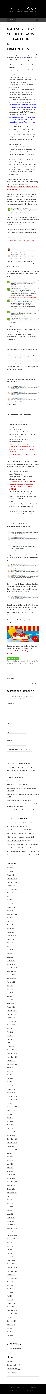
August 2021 (11, 1025)
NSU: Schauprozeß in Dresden (16, 851)
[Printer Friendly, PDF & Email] (13, 658)
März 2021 (10, 1043)
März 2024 (10, 921)
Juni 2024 (10, 918)
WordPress (31, 1387)
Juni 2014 (10, 1332)
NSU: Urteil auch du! (22, 774)
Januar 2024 (11, 928)
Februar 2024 (11, 925)
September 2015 (12, 1278)
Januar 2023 (11, 964)
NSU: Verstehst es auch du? (16, 833)
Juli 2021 (10, 1028)
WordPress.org (11, 1372)
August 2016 (11, 1239)
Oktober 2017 (11, 1189)
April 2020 (10, 1082)
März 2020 (10, 1085)
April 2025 (10, 900)
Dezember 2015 (12, 1267)
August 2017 (11, 1196)
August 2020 (11, 1068)
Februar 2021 (11, 1046)
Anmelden (10, 1361)
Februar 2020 (11, 1089)
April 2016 (10, 1253)
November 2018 (12, 1142)
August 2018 (11, 1153)
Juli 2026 (10, 868)
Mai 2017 (10, 1207)
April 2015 (10, 1296)
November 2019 (12, 1100)
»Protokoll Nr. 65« (15, 107)
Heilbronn (16, 661)
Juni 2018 (10, 1160)
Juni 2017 (10, 1203)
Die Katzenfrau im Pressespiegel (17, 855)
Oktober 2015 (11, 1274)
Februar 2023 (11, 960)
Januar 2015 (11, 1307)
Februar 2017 (11, 1217)
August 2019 (11, 1110)
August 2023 (11, 939)
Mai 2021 (10, 1035)
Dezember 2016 (12, 1225)
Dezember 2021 (12, 1010)
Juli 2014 (10, 1328)
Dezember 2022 (12, 968)
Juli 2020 (10, 1071)
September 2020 (12, 1064)
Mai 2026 (10, 871)
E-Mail (9, 732)
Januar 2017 (11, 1221)
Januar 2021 (11, 1050)
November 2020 (12, 1057)
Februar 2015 (11, 1303)
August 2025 (11, 893)
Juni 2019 (10, 1117)
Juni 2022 (10, 989)
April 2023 (10, 953)
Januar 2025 (11, 911)
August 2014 (11, 1324)
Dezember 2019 (12, 1096)
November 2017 (12, 1185)
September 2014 (12, 1321)
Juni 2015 (10, 1289)
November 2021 (12, 1014)
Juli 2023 (10, 943)
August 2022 (11, 982)
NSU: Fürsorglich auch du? (15, 823)
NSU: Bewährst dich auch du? (16, 826)
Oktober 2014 (11, 1317)
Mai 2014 (10, 1335)
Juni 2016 (10, 1246)
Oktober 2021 (11, 1018)
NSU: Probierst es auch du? (15, 837)
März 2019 (10, 1128)
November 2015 (12, 1271)
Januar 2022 (11, 1007)
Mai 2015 (10, 1292)
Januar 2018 (11, 1178)
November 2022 (12, 971)
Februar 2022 (11, 1003)
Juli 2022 (10, 985)
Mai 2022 (10, 993)
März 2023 (10, 957)
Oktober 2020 (11, 1060)
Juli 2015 (10, 1285)
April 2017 (10, 1210)
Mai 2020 (10, 1078)
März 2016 (10, 1257)
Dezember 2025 (12, 878)
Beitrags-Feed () (13, 1365)
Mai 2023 (10, 950)
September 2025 (12, 889)
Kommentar (10, 704)
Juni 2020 (10, 1075)
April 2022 (10, 996)
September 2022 (12, 978)
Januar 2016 (11, 1264)
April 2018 (10, 1167)
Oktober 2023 (11, 932)
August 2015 (11, 1282)
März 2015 (10, 1299)
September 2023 (12, 936)
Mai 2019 (10, 1121)
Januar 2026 (11, 875)
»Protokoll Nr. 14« (24, 122)
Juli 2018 (10, 1157)
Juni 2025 (10, 896)
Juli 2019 (10, 1114)
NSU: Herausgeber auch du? (16, 830)
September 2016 (12, 1235)
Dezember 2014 (12, 1310)
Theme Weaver (30, 1390)
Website (9, 741)
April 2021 (10, 1039)
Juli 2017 (10, 1200)
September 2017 (12, 1192)
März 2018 (10, 1171)
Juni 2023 (10, 946)
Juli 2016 (10, 1242)
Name (9, 723)
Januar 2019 (11, 1135)
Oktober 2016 (11, 1232)
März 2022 (10, 1000)
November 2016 (12, 1228)
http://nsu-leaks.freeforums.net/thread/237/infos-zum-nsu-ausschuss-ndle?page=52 (23, 186)
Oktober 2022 (11, 975)
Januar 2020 (11, 1093)
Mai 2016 (10, 1250)
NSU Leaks (23, 8)
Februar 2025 (11, 907)
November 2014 (12, 1314)
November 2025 (12, 882)
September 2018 (12, 1150)
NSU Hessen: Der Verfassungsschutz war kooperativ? (24, 682)
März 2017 (10, 1214)
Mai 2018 (10, 1164)
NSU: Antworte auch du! (14, 840)
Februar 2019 (11, 1132)
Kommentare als (13, 1368)
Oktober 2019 (11, 1103)
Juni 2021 (10, 1032)
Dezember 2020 (12, 1053)
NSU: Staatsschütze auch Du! (16, 844)
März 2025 (10, 903)
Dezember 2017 (12, 1182)
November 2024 (12, 914)
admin (19, 663)
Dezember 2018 (12, 1139)
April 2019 (10, 1125)
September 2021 (12, 1021)
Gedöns (29, 661)
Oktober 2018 (11, 1146)
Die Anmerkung (11, 800)
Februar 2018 (11, 1175)
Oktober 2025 (11, 886)
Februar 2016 (11, 1260)
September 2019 (12, 1107)
